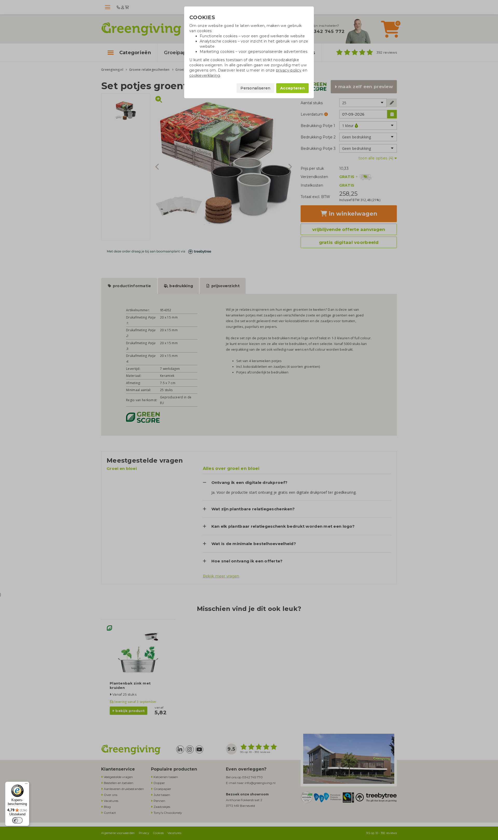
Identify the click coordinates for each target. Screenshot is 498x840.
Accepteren (292, 88)
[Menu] (26, 785)
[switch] (17, 820)
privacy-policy (288, 70)
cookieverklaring (204, 75)
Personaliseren (255, 88)
